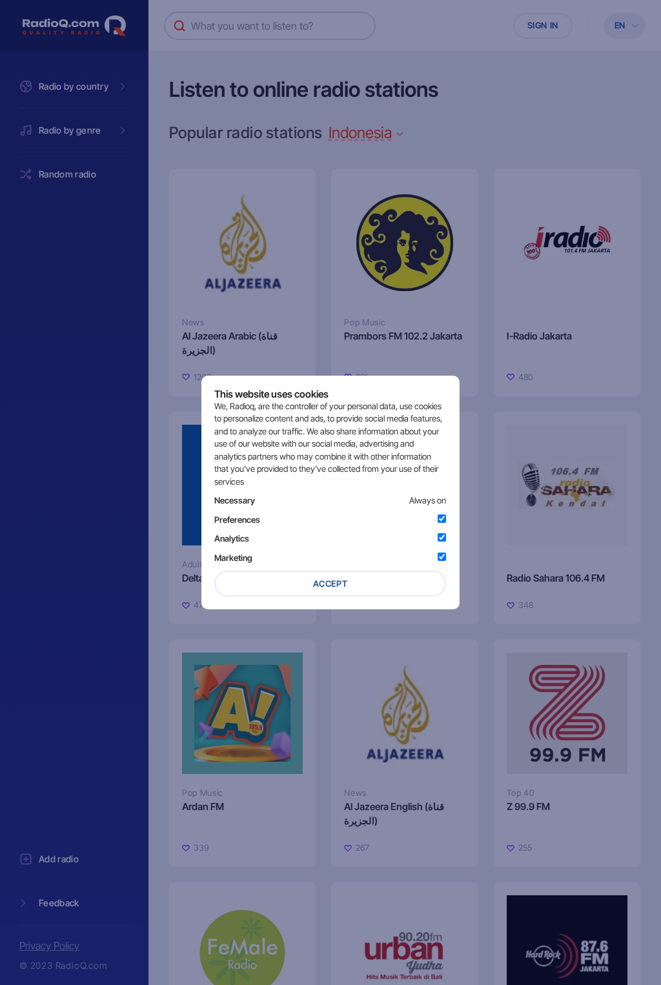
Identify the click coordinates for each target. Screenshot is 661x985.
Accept (330, 583)
